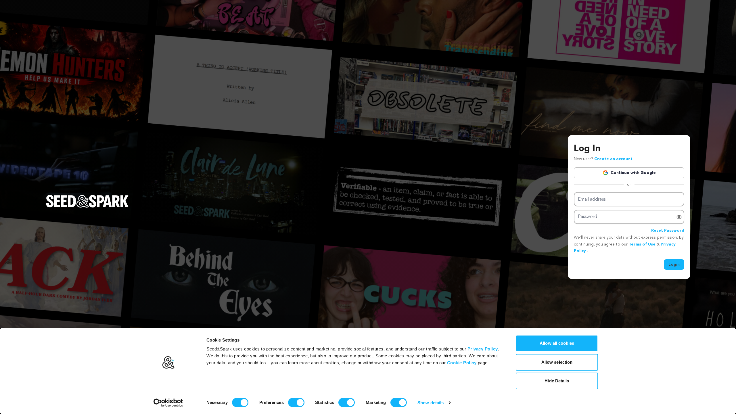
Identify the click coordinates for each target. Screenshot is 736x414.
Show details (430, 402)
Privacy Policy (482, 348)
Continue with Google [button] (633, 173)
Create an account (613, 159)
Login (674, 264)
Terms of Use (643, 244)
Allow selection (557, 362)
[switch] (296, 402)
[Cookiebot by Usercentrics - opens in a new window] (168, 402)
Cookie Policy (462, 362)
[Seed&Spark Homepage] (87, 207)
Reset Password (667, 231)
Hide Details (557, 380)
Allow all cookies (557, 343)
